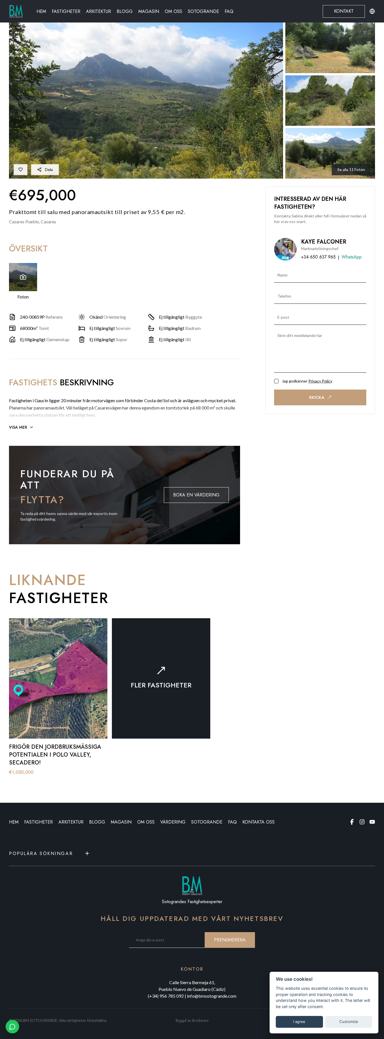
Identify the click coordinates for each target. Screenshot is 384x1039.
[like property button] (20, 169)
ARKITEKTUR (70, 822)
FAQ (229, 11)
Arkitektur (98, 11)
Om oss (173, 11)
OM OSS (146, 822)
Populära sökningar (41, 853)
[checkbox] (276, 381)
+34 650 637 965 (318, 257)
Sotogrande (203, 11)
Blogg (125, 11)
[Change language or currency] (372, 11)
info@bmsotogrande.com (211, 995)
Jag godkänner (307, 381)
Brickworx (200, 1020)
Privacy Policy (320, 381)
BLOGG (97, 822)
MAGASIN (121, 822)
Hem (41, 11)
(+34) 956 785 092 (166, 995)
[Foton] (23, 277)
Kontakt (344, 11)
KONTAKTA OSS (258, 822)
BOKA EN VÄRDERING (196, 495)
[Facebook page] (352, 822)
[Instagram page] (362, 822)
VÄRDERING (173, 822)
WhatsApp (352, 257)
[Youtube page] (372, 822)
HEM (14, 822)
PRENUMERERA (230, 940)
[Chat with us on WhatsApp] (12, 1026)
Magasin (148, 11)
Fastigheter (66, 11)
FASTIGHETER (38, 822)
